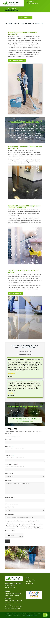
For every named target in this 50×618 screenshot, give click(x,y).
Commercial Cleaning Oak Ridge (13, 600)
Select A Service (9, 473)
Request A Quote (25, 17)
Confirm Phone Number (11, 464)
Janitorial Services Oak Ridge (12, 602)
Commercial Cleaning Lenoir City (13, 607)
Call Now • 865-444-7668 (16, 60)
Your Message (8, 480)
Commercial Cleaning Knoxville (13, 593)
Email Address (9, 446)
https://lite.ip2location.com (32, 615)
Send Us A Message (15, 293)
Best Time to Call (9, 507)
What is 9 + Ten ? (9, 497)
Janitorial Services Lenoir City (12, 608)
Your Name (8, 439)
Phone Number (9, 455)
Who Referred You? (10, 514)
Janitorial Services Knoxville (12, 595)
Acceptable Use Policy (10, 530)
